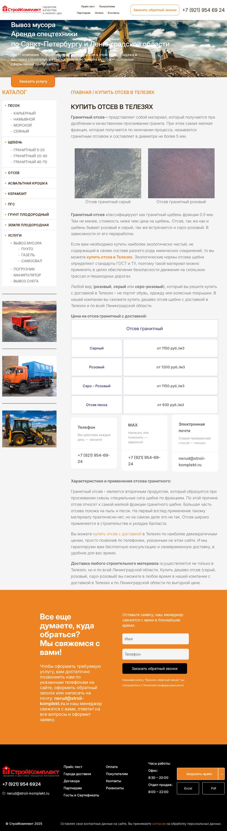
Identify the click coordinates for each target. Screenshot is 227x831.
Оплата (99, 12)
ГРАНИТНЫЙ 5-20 (29, 150)
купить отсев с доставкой (117, 534)
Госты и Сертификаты (81, 795)
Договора (72, 781)
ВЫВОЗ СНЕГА (26, 281)
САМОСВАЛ (31, 261)
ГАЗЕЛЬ (28, 255)
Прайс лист (88, 6)
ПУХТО (27, 249)
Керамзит (17, 194)
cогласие (159, 823)
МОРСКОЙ (23, 125)
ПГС (11, 204)
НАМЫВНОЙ (24, 119)
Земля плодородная (28, 225)
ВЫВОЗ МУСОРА (28, 243)
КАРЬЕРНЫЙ (25, 113)
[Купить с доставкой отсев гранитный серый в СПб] (108, 171)
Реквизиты (115, 788)
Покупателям (107, 6)
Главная (81, 92)
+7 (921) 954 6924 (21, 784)
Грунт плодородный (28, 214)
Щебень (15, 142)
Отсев (14, 173)
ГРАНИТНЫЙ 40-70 (30, 162)
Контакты (113, 12)
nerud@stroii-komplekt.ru (62, 701)
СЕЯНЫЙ (21, 131)
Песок (14, 105)
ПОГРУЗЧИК (24, 269)
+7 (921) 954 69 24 (203, 10)
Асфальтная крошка (28, 183)
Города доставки (77, 774)
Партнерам (83, 12)
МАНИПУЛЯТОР (27, 275)
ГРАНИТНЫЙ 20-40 (30, 156)
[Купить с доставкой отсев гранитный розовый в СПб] (181, 171)
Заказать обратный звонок (155, 10)
